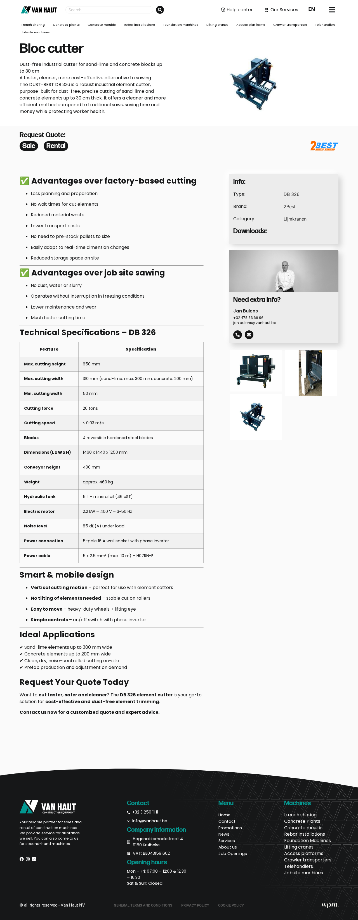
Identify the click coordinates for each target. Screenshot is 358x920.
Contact (226, 821)
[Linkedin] (34, 859)
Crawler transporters (307, 860)
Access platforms (303, 853)
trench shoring (300, 815)
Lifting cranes (299, 847)
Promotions (230, 828)
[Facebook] (22, 859)
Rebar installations (304, 834)
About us (227, 847)
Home (224, 815)
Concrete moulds (303, 828)
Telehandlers (298, 866)
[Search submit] (160, 10)
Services (226, 840)
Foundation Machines (307, 840)
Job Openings (232, 853)
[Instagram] (28, 859)
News (223, 834)
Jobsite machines (303, 873)
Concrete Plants (302, 821)
